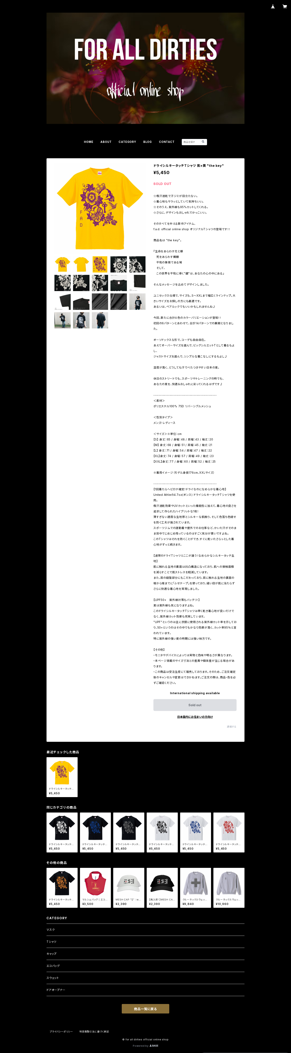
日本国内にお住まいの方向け (195, 716)
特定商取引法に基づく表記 (94, 1031)
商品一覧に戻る (145, 1009)
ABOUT (105, 141)
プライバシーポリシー (61, 1031)
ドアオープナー (56, 990)
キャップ (52, 953)
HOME (88, 141)
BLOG (147, 141)
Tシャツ (51, 941)
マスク (51, 929)
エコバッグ (53, 965)
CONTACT (167, 141)
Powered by (141, 1045)
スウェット (53, 977)
